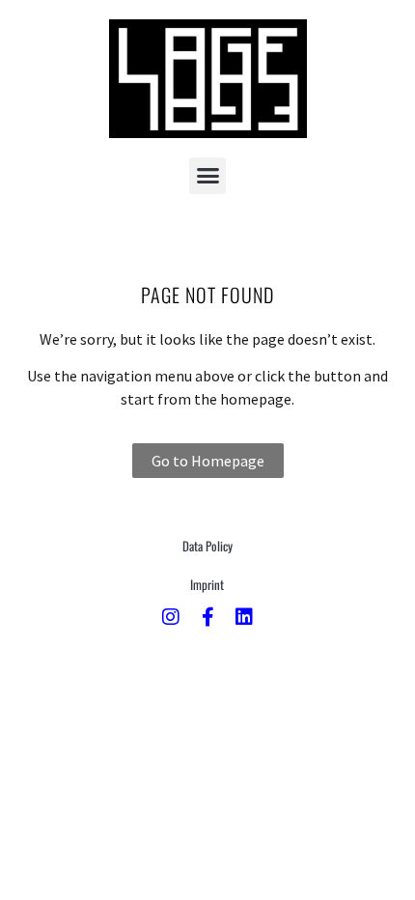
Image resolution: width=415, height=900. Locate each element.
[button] (207, 175)
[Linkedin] (244, 617)
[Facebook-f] (207, 617)
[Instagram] (170, 617)
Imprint (207, 584)
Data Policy (207, 545)
